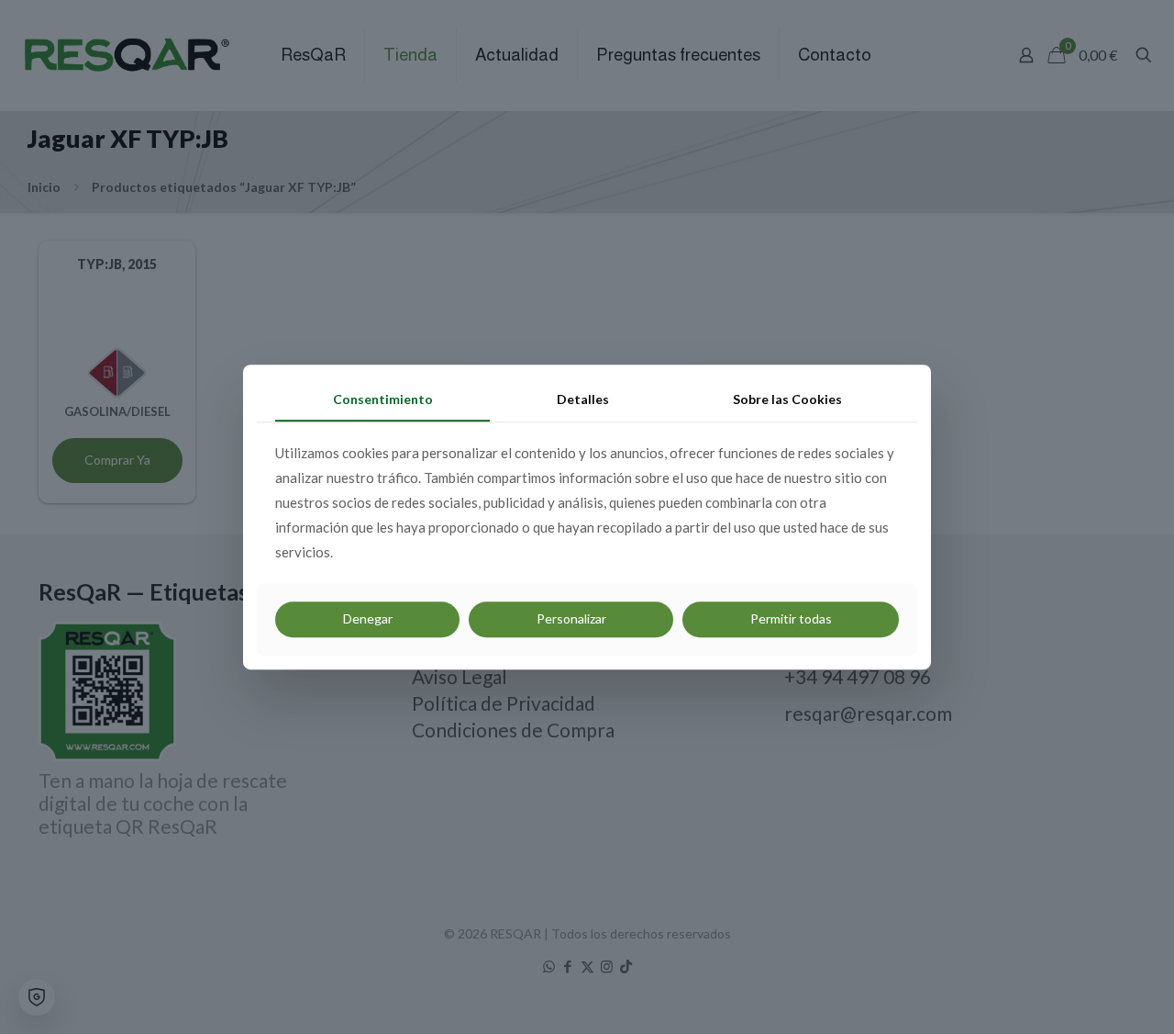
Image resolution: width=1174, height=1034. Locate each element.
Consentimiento (383, 399)
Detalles (583, 399)
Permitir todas (791, 618)
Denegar (368, 618)
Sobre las (787, 399)
